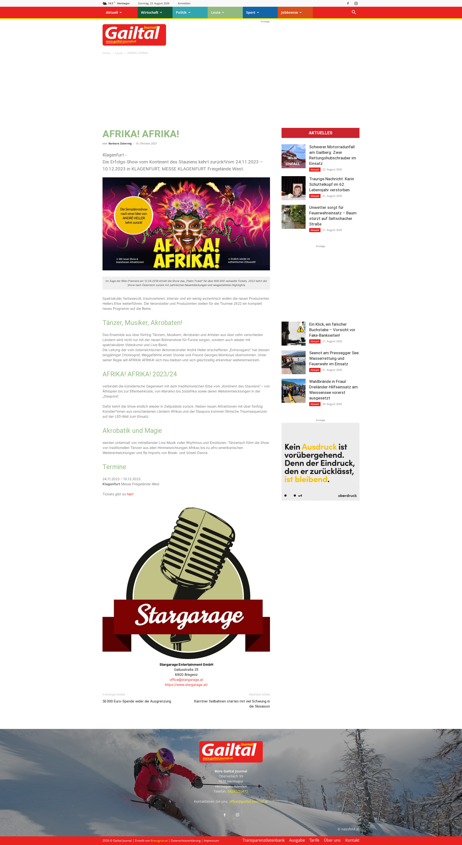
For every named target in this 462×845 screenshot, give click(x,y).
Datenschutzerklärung (186, 841)
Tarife (314, 840)
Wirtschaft (149, 12)
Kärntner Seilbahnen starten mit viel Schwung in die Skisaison (232, 703)
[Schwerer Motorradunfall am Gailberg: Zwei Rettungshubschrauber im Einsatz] (294, 156)
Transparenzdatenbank (264, 840)
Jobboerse (289, 12)
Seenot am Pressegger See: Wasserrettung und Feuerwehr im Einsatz (334, 358)
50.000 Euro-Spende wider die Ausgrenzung (137, 701)
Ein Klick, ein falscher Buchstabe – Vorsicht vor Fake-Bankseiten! (332, 330)
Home (107, 53)
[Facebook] (348, 3)
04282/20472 (238, 791)
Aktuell (112, 12)
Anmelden (184, 3)
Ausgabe (297, 840)
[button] (353, 13)
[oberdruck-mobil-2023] (320, 499)
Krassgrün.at (159, 841)
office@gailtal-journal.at (248, 801)
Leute (215, 12)
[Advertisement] (265, 35)
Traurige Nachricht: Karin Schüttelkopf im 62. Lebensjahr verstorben (331, 184)
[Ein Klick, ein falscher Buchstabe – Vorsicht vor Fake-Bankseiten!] (294, 334)
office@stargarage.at (186, 679)
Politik (181, 12)
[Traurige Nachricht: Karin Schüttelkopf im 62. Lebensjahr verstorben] (294, 188)
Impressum (211, 841)
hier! (130, 494)
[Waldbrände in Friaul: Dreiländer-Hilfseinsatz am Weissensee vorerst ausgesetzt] (294, 391)
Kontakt (352, 840)
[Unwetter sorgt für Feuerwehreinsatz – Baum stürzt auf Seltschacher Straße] (294, 217)
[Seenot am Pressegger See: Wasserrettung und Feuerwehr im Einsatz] (294, 362)
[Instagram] (355, 3)
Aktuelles (320, 133)
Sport (250, 12)
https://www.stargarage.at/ (186, 685)
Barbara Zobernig (120, 143)
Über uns (332, 840)
